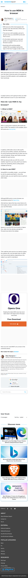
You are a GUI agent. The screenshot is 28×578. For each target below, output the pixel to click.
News (2, 543)
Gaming (3, 551)
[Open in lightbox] (14, 217)
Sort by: (17, 417)
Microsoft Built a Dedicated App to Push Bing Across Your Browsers (14, 460)
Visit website (13, 324)
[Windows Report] (9, 2)
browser (16, 352)
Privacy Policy (4, 566)
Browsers (3, 6)
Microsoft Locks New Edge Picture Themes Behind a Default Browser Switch (14, 441)
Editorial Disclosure (5, 531)
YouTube (14, 508)
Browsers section (7, 43)
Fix (1, 545)
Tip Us (2, 522)
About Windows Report (6, 516)
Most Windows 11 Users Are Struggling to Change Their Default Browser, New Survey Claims (14, 497)
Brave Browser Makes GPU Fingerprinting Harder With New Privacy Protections (14, 478)
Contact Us (3, 519)
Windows (3, 554)
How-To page (13, 49)
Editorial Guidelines (5, 528)
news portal (12, 129)
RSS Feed (3, 560)
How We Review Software (7, 536)
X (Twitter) (11, 508)
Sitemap (3, 563)
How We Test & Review (6, 534)
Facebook (7, 508)
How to (2, 548)
